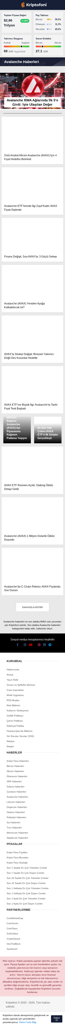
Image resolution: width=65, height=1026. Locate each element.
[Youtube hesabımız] (23, 1020)
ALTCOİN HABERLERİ (16, 40)
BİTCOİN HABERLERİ (16, 34)
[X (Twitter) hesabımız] (12, 1020)
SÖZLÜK (9, 54)
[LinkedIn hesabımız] (40, 1020)
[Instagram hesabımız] (17, 1020)
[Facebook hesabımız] (6, 1020)
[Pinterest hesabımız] (34, 1020)
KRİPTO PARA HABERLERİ (19, 27)
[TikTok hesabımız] (29, 1020)
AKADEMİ (10, 47)
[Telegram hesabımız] (45, 1020)
